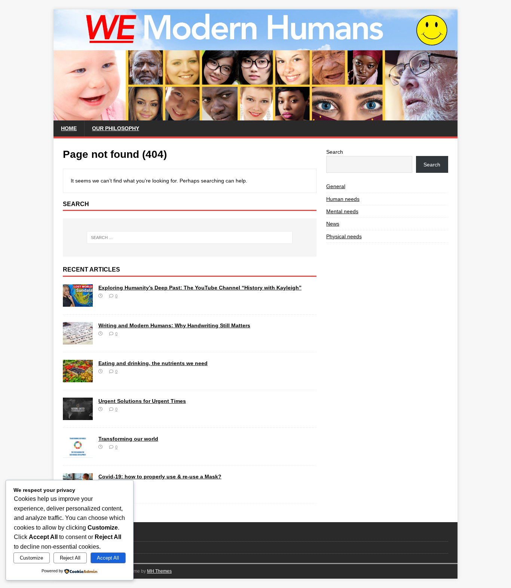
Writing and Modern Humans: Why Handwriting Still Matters (174, 325)
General (335, 186)
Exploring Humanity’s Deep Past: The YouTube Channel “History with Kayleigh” (200, 288)
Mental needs (342, 211)
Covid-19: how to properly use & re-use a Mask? (159, 477)
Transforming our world (128, 439)
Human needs (342, 199)
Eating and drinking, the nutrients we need (153, 363)
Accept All (108, 558)
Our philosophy (115, 128)
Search (334, 152)
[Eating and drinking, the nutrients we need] (78, 378)
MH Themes (159, 571)
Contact (71, 535)
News (332, 224)
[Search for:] (190, 237)
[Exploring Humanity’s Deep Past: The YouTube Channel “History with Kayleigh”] (78, 303)
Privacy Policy (78, 547)
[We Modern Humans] (255, 116)
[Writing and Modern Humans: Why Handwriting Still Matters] (78, 340)
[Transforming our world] (78, 454)
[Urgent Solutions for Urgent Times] (78, 416)
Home (69, 128)
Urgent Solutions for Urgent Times (142, 401)
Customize (31, 558)
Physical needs (344, 236)
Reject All (70, 558)
